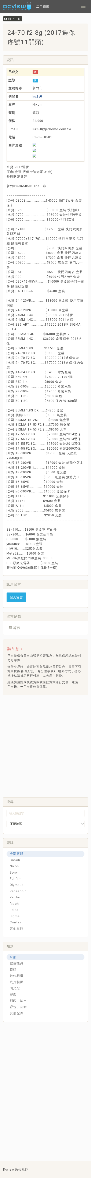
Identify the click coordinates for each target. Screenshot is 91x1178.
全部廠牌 (16, 854)
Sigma (15, 916)
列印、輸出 (18, 1001)
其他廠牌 (16, 928)
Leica (14, 910)
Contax (15, 922)
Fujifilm (16, 879)
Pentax (15, 897)
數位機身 (16, 963)
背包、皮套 (18, 1007)
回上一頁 (14, 19)
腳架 (13, 994)
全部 (13, 957)
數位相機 (16, 976)
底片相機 (16, 982)
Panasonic (18, 891)
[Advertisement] (45, 745)
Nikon (14, 866)
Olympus (16, 885)
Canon (15, 860)
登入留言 (16, 597)
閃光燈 (15, 988)
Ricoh (14, 904)
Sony (14, 872)
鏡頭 (13, 970)
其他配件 (16, 1013)
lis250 (37, 96)
